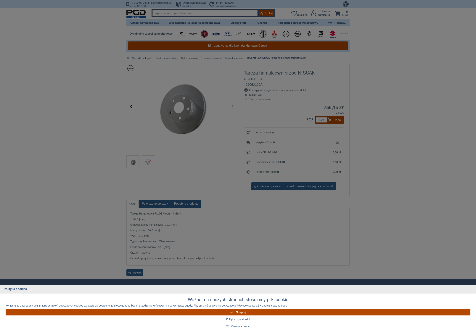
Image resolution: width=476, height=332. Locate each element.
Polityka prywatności (238, 319)
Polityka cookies (15, 289)
